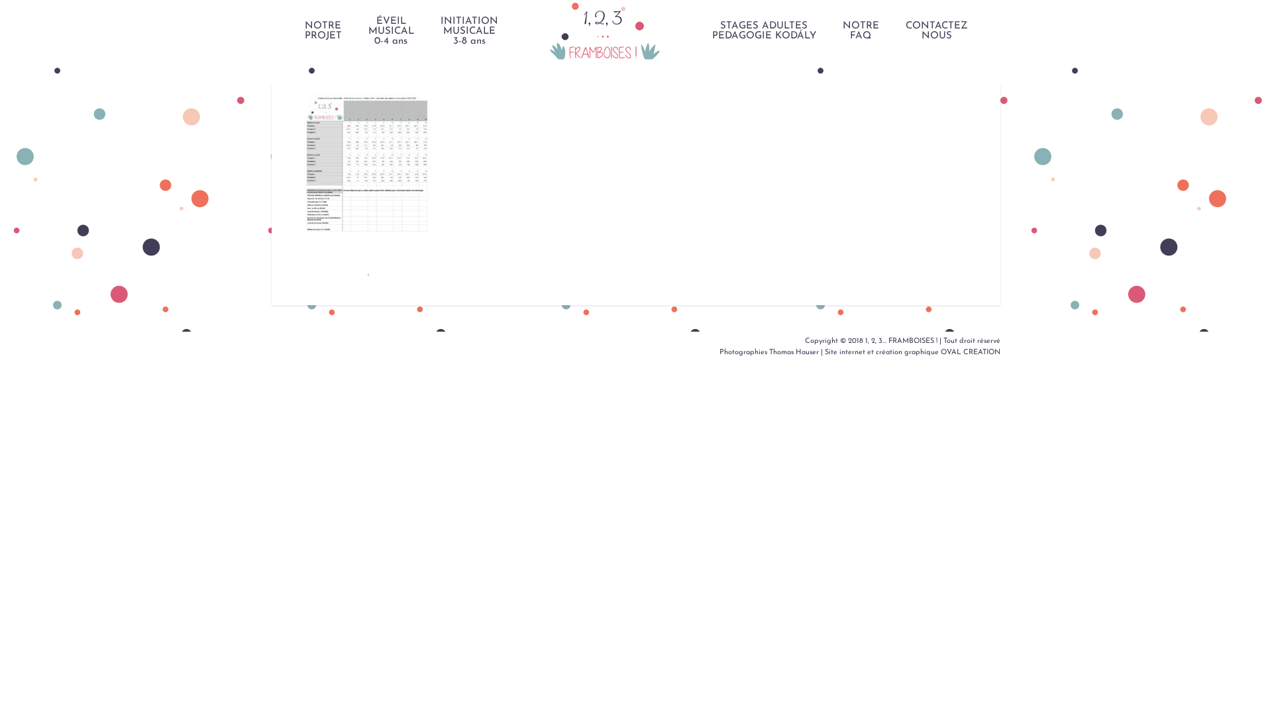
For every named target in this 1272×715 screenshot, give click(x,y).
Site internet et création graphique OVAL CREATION (912, 352)
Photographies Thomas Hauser (769, 352)
